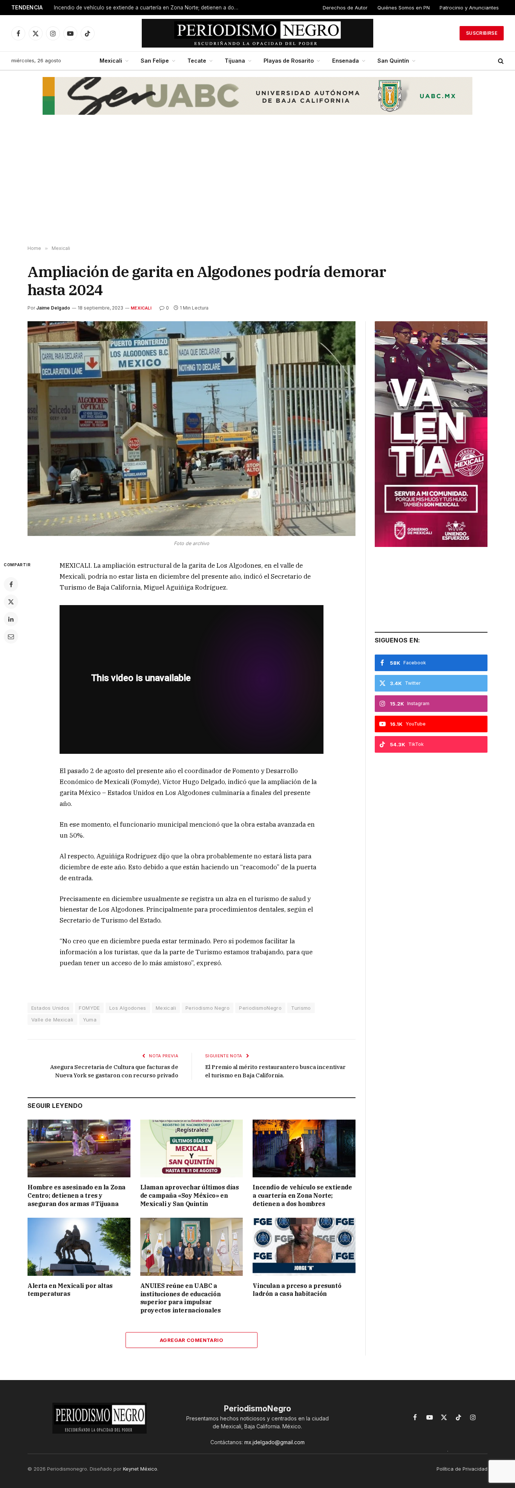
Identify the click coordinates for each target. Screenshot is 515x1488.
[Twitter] (11, 602)
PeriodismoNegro (260, 1008)
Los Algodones (127, 1008)
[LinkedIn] (11, 619)
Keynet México (140, 1469)
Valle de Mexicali (52, 1020)
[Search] (500, 60)
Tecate (196, 60)
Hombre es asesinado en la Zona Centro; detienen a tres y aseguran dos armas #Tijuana (77, 1195)
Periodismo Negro (207, 1008)
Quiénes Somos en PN (403, 8)
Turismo (301, 1008)
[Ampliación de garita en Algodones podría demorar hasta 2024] (192, 428)
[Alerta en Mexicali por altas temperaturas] (79, 1246)
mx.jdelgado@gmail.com (274, 1442)
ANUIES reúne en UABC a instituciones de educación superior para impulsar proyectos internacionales (180, 1298)
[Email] (11, 636)
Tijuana (235, 60)
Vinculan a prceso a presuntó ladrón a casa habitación (297, 1290)
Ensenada (345, 60)
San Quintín (393, 60)
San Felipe (155, 60)
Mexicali (111, 60)
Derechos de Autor (345, 8)
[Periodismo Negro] (258, 33)
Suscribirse (481, 33)
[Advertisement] (257, 185)
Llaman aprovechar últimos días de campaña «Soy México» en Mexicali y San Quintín (189, 1195)
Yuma (90, 1020)
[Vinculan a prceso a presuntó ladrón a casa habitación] (304, 1246)
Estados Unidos (50, 1008)
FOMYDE (89, 1008)
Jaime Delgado (53, 308)
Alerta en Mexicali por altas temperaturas (70, 1290)
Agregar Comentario (191, 1340)
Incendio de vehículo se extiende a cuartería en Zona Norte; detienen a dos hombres (148, 8)
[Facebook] (11, 584)
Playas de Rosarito (289, 60)
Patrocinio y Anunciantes (469, 8)
